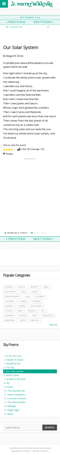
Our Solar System (15, 371)
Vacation (48, 315)
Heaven (9, 306)
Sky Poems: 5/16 (30, 17)
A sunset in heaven (16, 398)
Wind (23, 320)
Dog (24, 291)
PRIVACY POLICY (41, 451)
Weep (10, 413)
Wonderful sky (13, 363)
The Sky (10, 367)
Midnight (11, 406)
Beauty (35, 287)
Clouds (9, 386)
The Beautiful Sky (16, 390)
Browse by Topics (21, 451)
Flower (40, 296)
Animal (9, 287)
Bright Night (13, 410)
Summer (9, 315)
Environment (12, 296)
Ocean (8, 311)
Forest (23, 301)
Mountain (36, 306)
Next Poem (43, 22)
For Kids (9, 301)
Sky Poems (10, 344)
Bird (46, 287)
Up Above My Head (15, 379)
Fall (28, 296)
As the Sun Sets (14, 355)
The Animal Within (16, 402)
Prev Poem (16, 22)
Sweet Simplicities (16, 394)
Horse (22, 306)
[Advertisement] (27, 36)
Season (32, 311)
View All (53, 324)
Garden (37, 301)
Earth (35, 291)
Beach (21, 287)
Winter (35, 320)
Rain (20, 311)
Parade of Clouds (14, 359)
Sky (21, 27)
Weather (10, 320)
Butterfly (10, 291)
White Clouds (12, 375)
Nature (14, 27)
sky (7, 382)
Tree (34, 315)
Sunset (23, 315)
